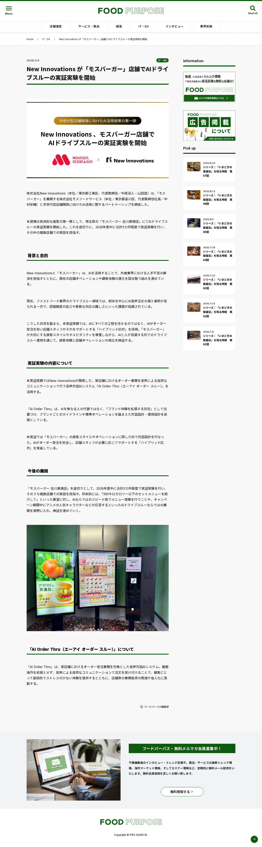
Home (30, 39)
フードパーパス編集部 (156, 706)
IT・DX (46, 39)
